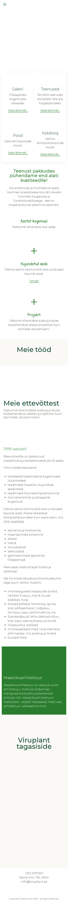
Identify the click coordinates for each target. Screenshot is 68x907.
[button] (18, 110)
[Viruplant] (12, 6)
